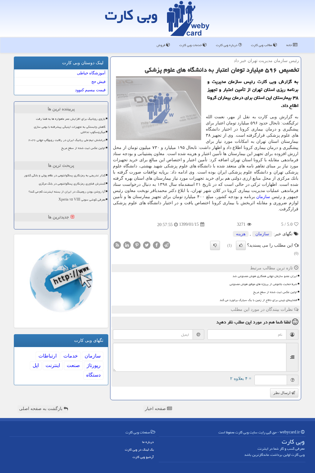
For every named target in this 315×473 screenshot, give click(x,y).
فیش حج (98, 81)
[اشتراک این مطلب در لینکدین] (127, 244)
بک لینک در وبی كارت (139, 449)
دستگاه (93, 374)
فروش (161, 45)
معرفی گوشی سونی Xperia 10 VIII (81, 200)
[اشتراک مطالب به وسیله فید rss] (117, 244)
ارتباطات (47, 355)
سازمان (263, 196)
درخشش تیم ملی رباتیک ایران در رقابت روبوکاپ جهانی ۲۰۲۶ (66, 140)
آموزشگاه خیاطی (91, 73)
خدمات (70, 355)
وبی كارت (131, 15)
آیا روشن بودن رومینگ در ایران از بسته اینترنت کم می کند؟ (67, 192)
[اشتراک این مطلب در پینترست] (137, 244)
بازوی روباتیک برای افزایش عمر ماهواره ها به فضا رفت (70, 119)
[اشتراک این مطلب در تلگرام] (166, 244)
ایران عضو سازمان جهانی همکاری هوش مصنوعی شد (265, 276)
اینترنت (53, 365)
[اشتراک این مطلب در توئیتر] (146, 244)
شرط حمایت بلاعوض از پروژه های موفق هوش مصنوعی (263, 284)
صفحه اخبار (156, 408)
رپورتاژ (94, 365)
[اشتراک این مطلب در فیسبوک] (156, 244)
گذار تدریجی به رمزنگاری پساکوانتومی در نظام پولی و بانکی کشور (64, 175)
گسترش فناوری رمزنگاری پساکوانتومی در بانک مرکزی (72, 184)
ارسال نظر (282, 393)
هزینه (240, 234)
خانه (289, 45)
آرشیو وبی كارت (143, 457)
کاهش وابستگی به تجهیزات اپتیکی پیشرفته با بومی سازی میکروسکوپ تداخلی (69, 129)
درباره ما (148, 442)
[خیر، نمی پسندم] (215, 245)
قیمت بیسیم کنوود (90, 90)
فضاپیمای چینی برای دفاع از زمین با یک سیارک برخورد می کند (258, 300)
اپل (36, 365)
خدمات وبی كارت (191, 45)
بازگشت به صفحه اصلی (41, 408)
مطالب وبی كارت (262, 45)
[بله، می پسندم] (241, 245)
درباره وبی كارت (227, 45)
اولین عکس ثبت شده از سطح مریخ (275, 292)
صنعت (73, 365)
